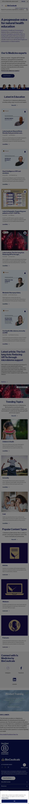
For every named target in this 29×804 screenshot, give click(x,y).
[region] (14, 797)
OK (14, 801)
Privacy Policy (5, 798)
